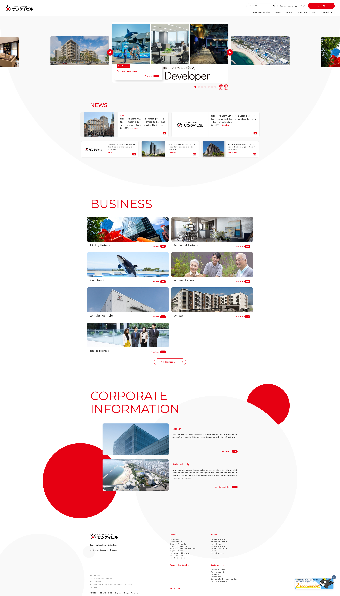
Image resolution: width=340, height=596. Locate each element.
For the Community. (218, 572)
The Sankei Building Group (180, 553)
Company (278, 12)
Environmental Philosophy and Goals (224, 579)
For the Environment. (219, 569)
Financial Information (178, 546)
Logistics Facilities (219, 548)
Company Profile (176, 541)
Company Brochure (286, 6)
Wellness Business (218, 546)
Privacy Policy (95, 575)
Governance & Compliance (220, 581)
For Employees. (216, 576)
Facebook (102, 545)
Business (289, 12)
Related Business (217, 553)
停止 (220, 89)
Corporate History (177, 551)
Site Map (93, 587)
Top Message (174, 539)
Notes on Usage (95, 581)
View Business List (169, 362)
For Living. (215, 574)
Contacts (321, 6)
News (313, 12)
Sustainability (326, 12)
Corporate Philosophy (178, 544)
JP (300, 6)
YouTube (113, 545)
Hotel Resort (216, 544)
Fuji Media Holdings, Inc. (180, 558)
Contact (115, 550)
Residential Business (219, 541)
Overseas (214, 551)
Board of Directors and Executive (183, 548)
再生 (226, 89)
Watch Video (302, 12)
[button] (110, 52)
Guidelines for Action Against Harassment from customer (111, 584)
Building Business (218, 539)
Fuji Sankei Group (177, 555)
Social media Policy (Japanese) (102, 578)
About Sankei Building (261, 12)
